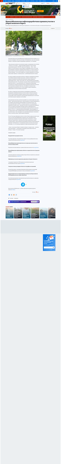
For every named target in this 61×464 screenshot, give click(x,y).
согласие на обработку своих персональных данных (48, 249)
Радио (44, 3)
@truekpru (13, 189)
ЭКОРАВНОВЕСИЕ (16, 198)
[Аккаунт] (59, 1)
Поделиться (53, 28)
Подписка (53, 3)
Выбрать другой (27, 6)
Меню (1, 1)
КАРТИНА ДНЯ (11, 198)
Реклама (47, 3)
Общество (7, 19)
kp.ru (11, 28)
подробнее (22, 140)
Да (23, 6)
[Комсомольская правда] (10, 3)
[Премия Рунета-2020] (18, 3)
